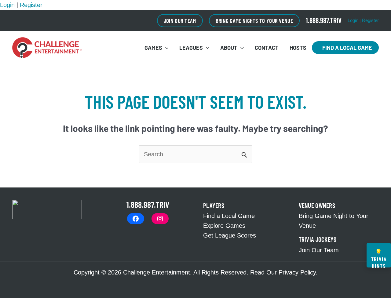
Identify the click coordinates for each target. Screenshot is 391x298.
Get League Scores (229, 235)
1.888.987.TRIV (324, 20)
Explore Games (224, 225)
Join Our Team (319, 250)
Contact (267, 47)
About (228, 47)
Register (31, 5)
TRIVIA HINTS (379, 257)
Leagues (191, 47)
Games (153, 47)
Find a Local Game (345, 47)
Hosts (298, 47)
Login (7, 5)
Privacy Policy (297, 272)
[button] (180, 20)
